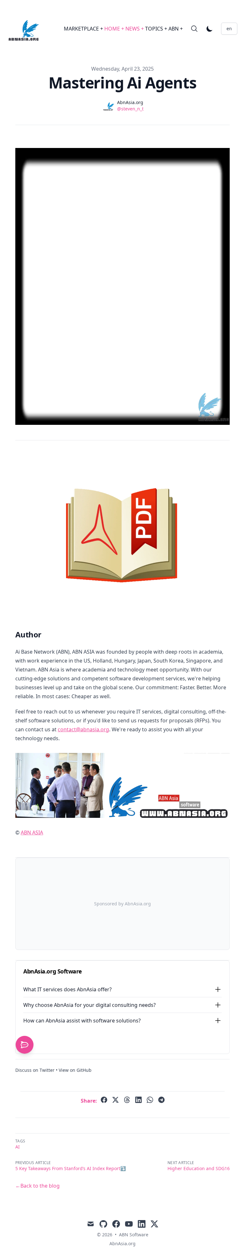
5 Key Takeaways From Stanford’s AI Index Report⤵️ (70, 1168)
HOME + (114, 28)
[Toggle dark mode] (209, 28)
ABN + (175, 28)
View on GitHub (75, 1070)
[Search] (194, 28)
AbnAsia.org (122, 1243)
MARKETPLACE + (84, 28)
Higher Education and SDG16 (198, 1168)
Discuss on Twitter (35, 1070)
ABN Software (133, 1235)
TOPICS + (156, 28)
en (229, 28)
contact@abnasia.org (83, 729)
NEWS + (135, 28)
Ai (17, 1147)
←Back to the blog (37, 1185)
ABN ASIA (32, 832)
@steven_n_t (130, 109)
